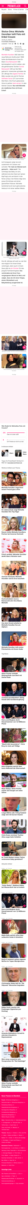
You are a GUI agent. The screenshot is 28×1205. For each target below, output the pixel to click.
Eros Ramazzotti (11, 62)
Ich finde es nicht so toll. (15, 441)
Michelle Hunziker (8, 55)
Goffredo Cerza (7, 78)
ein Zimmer (15, 268)
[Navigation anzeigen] (2, 6)
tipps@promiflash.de (14, 463)
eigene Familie (18, 74)
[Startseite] (14, 6)
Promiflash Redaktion (9, 41)
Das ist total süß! (13, 434)
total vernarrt (17, 83)
